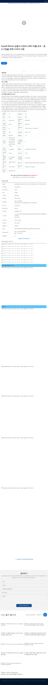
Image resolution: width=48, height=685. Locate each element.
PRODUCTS (39, 614)
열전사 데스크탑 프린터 (30, 614)
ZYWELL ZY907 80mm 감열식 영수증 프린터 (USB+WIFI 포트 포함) (35, 653)
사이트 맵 (24, 682)
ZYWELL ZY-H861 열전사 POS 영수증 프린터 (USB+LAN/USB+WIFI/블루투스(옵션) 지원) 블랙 (35, 634)
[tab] (24, 70)
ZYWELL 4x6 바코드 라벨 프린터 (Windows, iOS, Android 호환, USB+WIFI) (11, 673)
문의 (4, 63)
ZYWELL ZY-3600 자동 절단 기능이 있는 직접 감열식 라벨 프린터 (12, 633)
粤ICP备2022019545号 (41, 680)
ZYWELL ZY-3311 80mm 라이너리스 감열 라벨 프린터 (12, 653)
